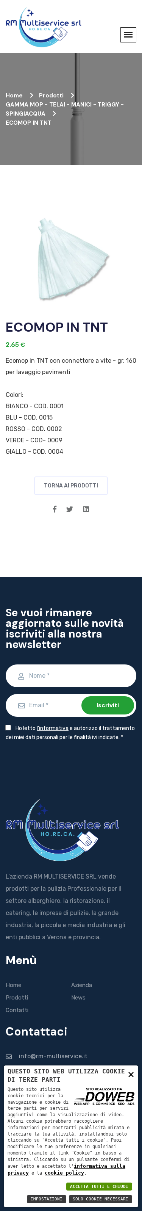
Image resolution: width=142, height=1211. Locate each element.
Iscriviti (108, 705)
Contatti (17, 1010)
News (78, 997)
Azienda (81, 985)
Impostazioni (46, 1199)
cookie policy (64, 1173)
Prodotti (52, 95)
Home (15, 95)
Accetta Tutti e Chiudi (99, 1186)
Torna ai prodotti (71, 486)
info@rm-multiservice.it (53, 1056)
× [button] (131, 1074)
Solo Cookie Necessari (100, 1199)
